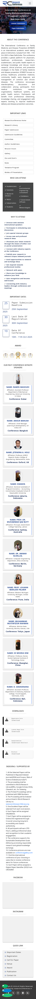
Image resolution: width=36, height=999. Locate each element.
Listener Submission (18, 23)
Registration (12, 956)
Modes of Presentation (13, 172)
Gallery (7, 153)
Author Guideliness (12, 144)
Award (9, 968)
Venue (9, 964)
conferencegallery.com (24, 853)
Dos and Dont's (10, 158)
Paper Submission (18, 28)
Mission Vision (10, 149)
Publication (11, 971)
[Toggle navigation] (30, 3)
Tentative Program (11, 167)
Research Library (11, 125)
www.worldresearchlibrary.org (17, 804)
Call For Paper (13, 960)
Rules (6, 163)
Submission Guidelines (13, 135)
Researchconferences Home (15, 120)
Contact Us (11, 975)
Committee (8, 139)
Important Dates (14, 952)
